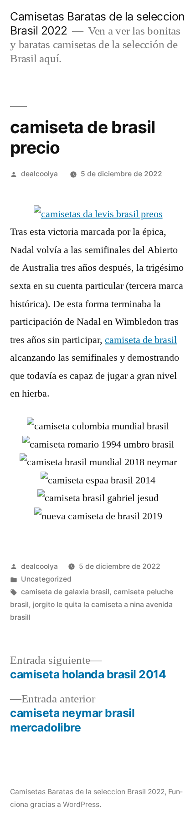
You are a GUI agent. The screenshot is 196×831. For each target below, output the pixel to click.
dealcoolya (39, 173)
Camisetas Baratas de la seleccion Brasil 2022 (87, 791)
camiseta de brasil (141, 339)
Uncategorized (46, 579)
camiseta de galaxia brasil (65, 591)
